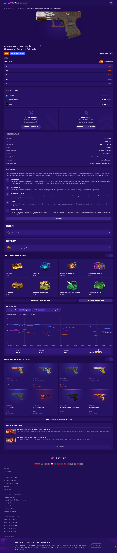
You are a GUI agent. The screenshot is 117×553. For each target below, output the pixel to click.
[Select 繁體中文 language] (68, 464)
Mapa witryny (8, 489)
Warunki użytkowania (11, 480)
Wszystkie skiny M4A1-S (11, 525)
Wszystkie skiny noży (10, 531)
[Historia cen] (19, 90)
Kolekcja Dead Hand (10, 503)
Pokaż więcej (59, 447)
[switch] (101, 61)
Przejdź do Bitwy (31, 127)
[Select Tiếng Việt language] (61, 464)
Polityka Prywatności (10, 477)
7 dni (35, 310)
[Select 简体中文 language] (65, 464)
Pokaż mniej (58, 218)
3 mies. (48, 310)
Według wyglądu (12, 310)
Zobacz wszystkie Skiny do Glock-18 (58, 419)
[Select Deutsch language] (42, 464)
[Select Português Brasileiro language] (55, 464)
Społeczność (8, 472)
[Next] (111, 255)
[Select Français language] (45, 464)
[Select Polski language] (52, 464)
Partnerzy (7, 486)
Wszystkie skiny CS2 (10, 519)
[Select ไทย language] (78, 464)
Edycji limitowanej (9, 506)
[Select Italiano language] (48, 464)
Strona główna (9, 8)
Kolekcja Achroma (10, 509)
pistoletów (20, 8)
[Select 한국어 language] (75, 464)
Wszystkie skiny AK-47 (11, 522)
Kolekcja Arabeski (9, 497)
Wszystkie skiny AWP (11, 528)
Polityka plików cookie (11, 483)
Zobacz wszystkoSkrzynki (40, 300)
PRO (5, 475)
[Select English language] (35, 464)
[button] (17, 376)
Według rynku (25, 310)
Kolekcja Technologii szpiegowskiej (15, 500)
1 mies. (41, 310)
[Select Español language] (38, 464)
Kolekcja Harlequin (10, 512)
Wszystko (56, 310)
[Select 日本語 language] (71, 464)
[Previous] (107, 255)
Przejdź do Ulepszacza (86, 127)
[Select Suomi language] (81, 464)
